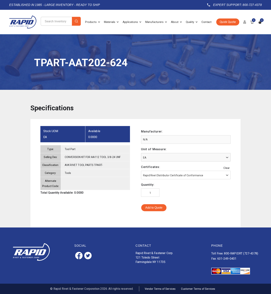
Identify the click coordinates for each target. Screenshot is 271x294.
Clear (226, 167)
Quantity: (147, 184)
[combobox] (186, 157)
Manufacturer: (152, 131)
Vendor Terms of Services (160, 288)
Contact (206, 22)
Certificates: (150, 167)
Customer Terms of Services (198, 288)
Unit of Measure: (154, 149)
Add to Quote (153, 207)
